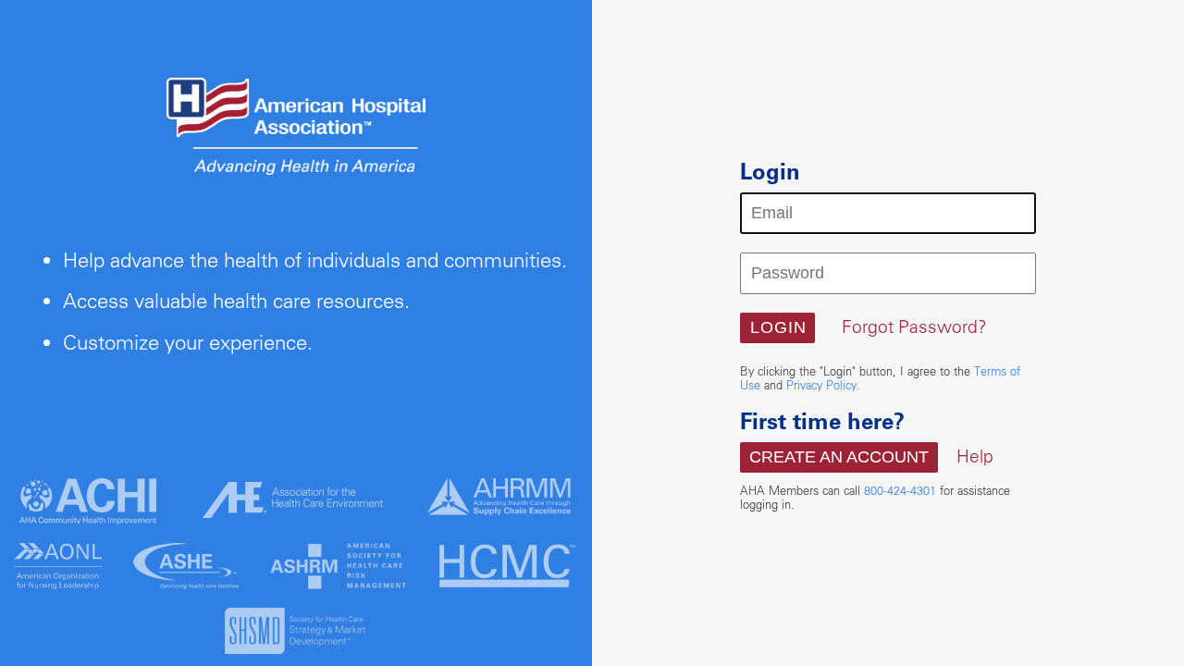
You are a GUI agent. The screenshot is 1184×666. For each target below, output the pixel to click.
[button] (777, 328)
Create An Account (839, 457)
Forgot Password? (914, 326)
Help (974, 456)
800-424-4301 (900, 490)
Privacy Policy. (823, 384)
